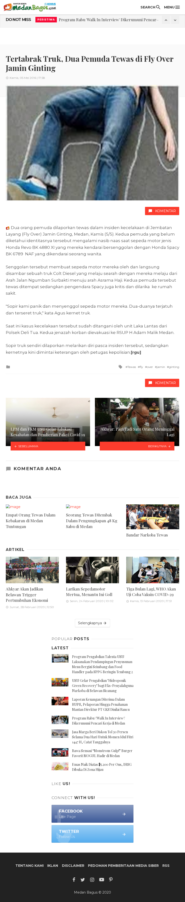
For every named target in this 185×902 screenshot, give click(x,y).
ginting (174, 367)
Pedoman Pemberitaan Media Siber (123, 865)
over (150, 367)
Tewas (131, 367)
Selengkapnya (90, 623)
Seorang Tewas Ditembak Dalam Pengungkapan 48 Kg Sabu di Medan (91, 520)
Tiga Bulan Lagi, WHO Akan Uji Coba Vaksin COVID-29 (151, 591)
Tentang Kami (29, 865)
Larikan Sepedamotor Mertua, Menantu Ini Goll (89, 591)
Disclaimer (73, 865)
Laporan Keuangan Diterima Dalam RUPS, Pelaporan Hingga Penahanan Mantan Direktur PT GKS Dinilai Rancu (101, 704)
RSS (166, 865)
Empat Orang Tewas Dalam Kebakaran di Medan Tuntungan (30, 520)
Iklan (52, 865)
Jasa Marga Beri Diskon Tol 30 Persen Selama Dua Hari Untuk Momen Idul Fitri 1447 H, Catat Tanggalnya (102, 737)
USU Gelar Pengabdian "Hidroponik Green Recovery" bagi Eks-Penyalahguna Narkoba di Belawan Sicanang (102, 685)
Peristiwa (46, 19)
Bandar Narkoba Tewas (147, 534)
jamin (161, 367)
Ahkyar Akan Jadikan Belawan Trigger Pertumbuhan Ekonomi (27, 594)
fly (141, 367)
